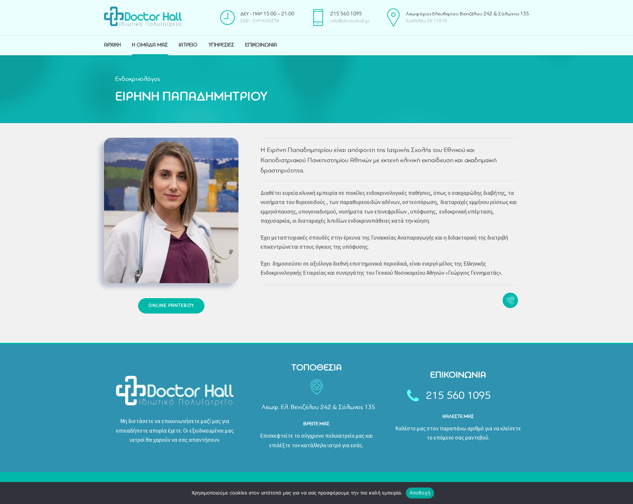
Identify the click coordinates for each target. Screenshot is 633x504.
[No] (432, 494)
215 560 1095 (458, 395)
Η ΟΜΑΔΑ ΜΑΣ (150, 45)
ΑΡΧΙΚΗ (112, 45)
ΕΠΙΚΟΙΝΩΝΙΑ (261, 45)
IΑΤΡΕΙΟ (188, 45)
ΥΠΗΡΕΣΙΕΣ (221, 45)
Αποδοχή (420, 493)
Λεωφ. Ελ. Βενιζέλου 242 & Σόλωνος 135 (318, 407)
